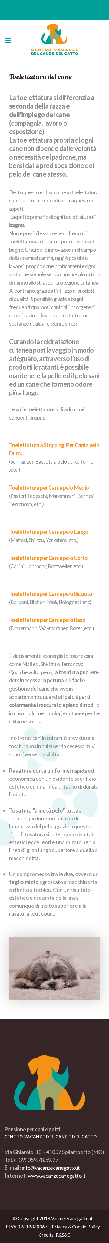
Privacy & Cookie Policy (76, 1226)
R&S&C (63, 1235)
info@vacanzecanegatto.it (51, 1167)
